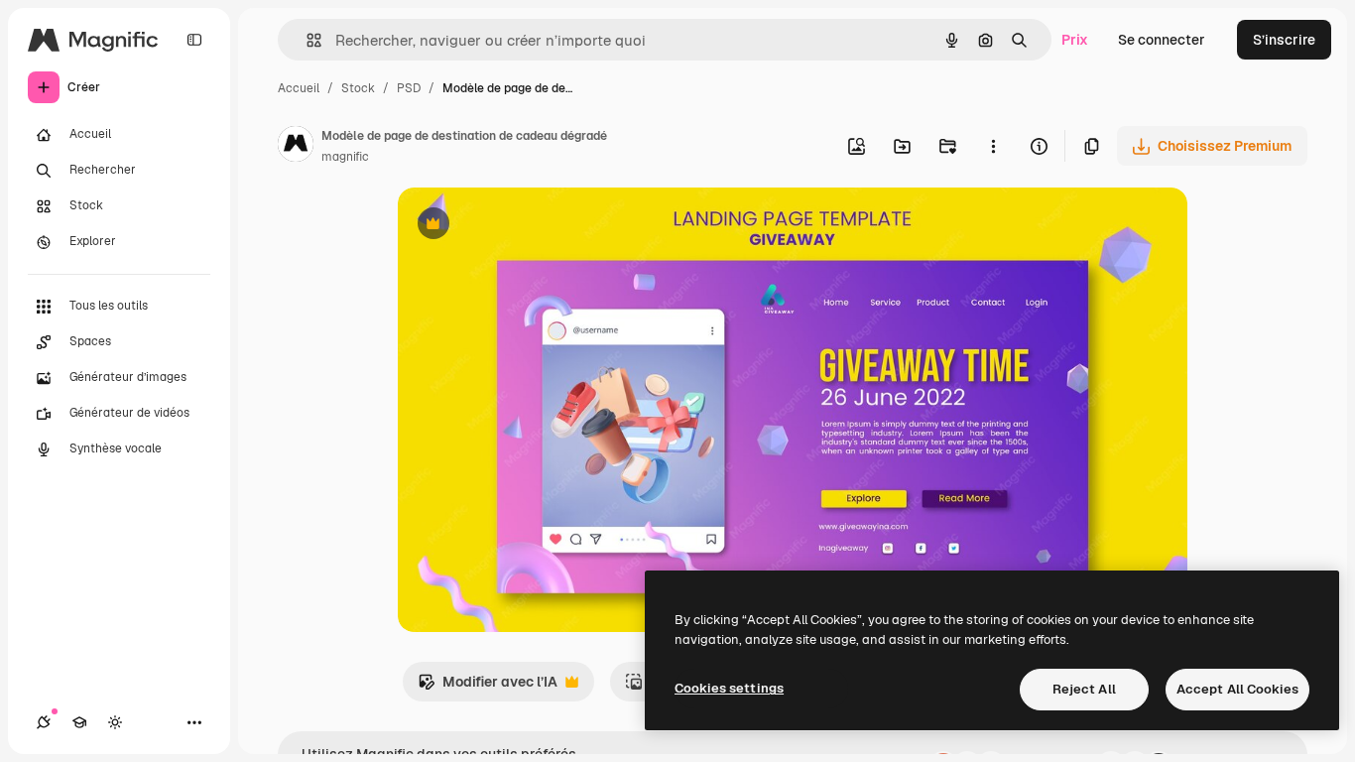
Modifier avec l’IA (487, 687)
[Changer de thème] (115, 722)
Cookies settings (729, 688)
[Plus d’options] (993, 146)
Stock (358, 88)
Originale (528, 225)
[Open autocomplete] (306, 40)
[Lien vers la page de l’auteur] (295, 147)
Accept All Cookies (1237, 689)
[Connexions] (44, 722)
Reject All (1084, 689)
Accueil (298, 88)
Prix (1074, 40)
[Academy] (79, 722)
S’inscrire (1284, 40)
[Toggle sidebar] (194, 40)
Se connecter (1161, 40)
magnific (345, 157)
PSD (409, 88)
